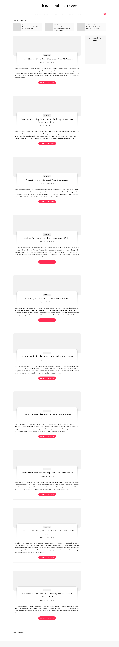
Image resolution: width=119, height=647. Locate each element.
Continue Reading (47, 82)
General (38, 14)
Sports (78, 14)
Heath (45, 14)
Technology (55, 14)
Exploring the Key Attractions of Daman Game (47, 298)
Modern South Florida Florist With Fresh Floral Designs (47, 356)
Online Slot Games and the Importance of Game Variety (47, 472)
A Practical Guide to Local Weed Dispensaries (47, 179)
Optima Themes (30, 644)
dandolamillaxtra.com (59, 5)
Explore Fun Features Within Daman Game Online (47, 238)
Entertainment (67, 14)
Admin (52, 62)
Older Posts (19, 632)
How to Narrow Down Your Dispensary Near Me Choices (47, 58)
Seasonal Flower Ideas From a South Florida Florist (47, 414)
